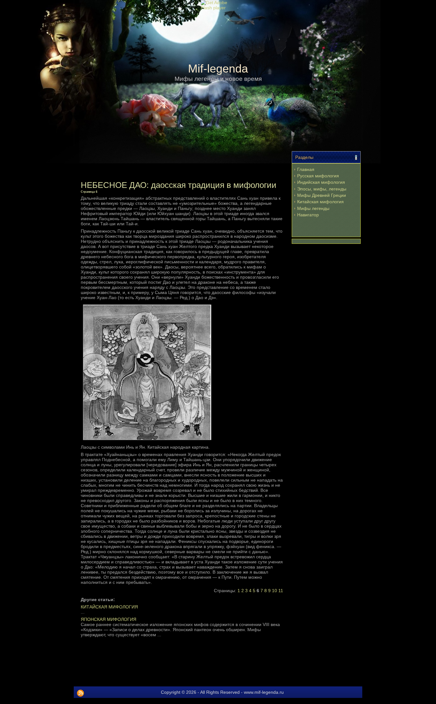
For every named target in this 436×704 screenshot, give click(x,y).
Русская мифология (318, 175)
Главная (305, 169)
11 (280, 590)
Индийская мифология (321, 182)
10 (274, 590)
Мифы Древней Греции (321, 195)
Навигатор (308, 214)
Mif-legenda (218, 68)
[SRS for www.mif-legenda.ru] (80, 693)
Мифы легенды (313, 208)
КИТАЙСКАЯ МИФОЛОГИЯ (109, 606)
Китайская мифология (320, 201)
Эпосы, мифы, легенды (321, 188)
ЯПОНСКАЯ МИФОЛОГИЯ (108, 619)
